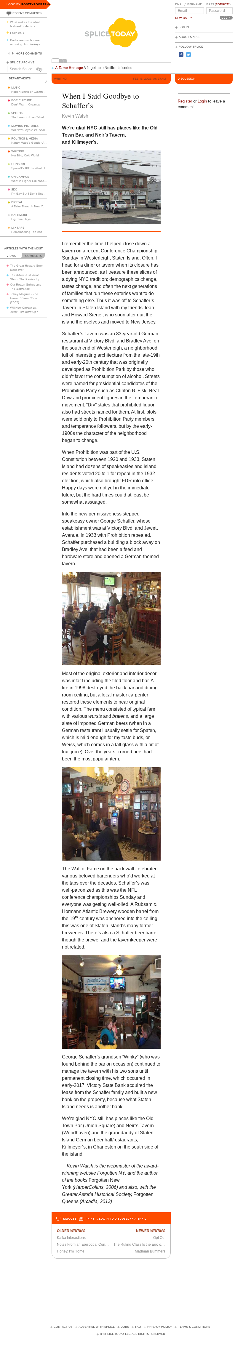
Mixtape (17, 228)
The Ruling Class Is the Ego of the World (145, 1244)
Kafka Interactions (71, 1238)
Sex (14, 189)
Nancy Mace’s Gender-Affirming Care (36, 142)
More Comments (29, 53)
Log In (184, 27)
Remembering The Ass (26, 231)
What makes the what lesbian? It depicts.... (25, 24)
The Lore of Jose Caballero (30, 117)
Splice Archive (22, 62)
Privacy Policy (159, 1327)
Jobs (125, 1327)
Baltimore (19, 215)
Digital (17, 202)
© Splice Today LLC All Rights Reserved (132, 1334)
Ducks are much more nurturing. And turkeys (26, 42)
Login (202, 101)
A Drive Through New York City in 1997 (37, 206)
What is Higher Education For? (32, 180)
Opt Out (159, 1238)
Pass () (218, 4)
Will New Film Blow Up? (39, 130)
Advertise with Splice (97, 1327)
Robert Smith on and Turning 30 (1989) (48, 91)
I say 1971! (17, 32)
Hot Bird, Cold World (25, 155)
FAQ (138, 1327)
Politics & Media (24, 138)
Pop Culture (21, 100)
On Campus (20, 177)
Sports (17, 113)
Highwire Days (21, 219)
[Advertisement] (121, 1286)
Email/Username (188, 4)
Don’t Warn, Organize (26, 104)
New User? (183, 18)
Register (185, 101)
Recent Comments (26, 13)
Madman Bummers (150, 1251)
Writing (17, 151)
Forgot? (223, 4)
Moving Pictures (25, 126)
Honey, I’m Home (70, 1251)
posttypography (36, 4)
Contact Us (63, 1327)
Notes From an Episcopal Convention (87, 1244)
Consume (18, 164)
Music (15, 87)
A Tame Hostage (69, 68)
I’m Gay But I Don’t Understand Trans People (42, 193)
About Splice (189, 37)
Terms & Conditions (194, 1327)
